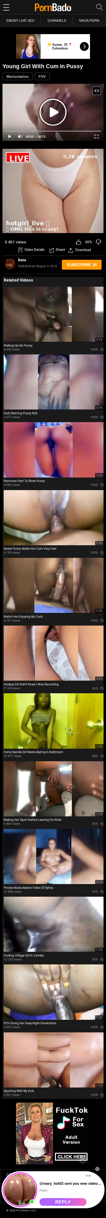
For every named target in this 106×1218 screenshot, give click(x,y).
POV (42, 77)
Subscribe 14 (82, 264)
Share (60, 250)
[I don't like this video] (98, 242)
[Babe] (10, 264)
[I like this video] (78, 242)
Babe (22, 260)
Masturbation (17, 77)
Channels (57, 20)
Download (83, 250)
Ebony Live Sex (20, 20)
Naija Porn (89, 20)
